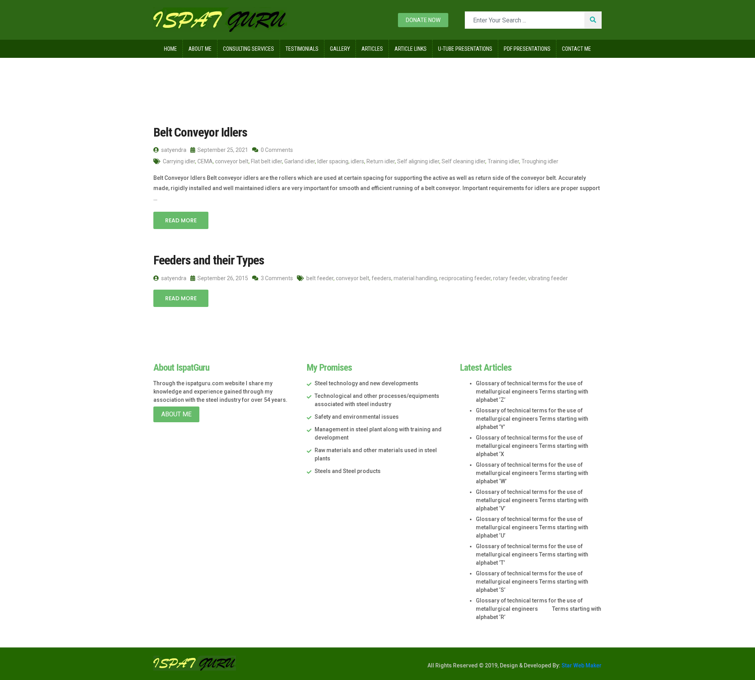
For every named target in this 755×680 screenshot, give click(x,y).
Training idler (503, 161)
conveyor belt (232, 161)
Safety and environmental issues (357, 417)
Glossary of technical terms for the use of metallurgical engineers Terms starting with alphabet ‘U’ (532, 527)
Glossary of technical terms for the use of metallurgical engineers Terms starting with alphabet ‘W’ (532, 473)
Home (170, 49)
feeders (381, 278)
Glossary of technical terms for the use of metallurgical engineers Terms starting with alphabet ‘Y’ (532, 418)
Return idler (380, 161)
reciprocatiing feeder (465, 278)
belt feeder (319, 278)
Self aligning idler (418, 161)
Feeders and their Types (208, 260)
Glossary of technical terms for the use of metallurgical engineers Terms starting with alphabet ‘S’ (532, 581)
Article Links (410, 49)
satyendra (173, 150)
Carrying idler (179, 161)
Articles (372, 49)
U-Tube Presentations (465, 49)
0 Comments (276, 150)
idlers (357, 161)
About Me (200, 49)
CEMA (205, 161)
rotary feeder (509, 278)
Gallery (340, 49)
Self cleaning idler (463, 161)
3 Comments (276, 278)
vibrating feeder (548, 278)
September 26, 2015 (222, 278)
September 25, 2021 (222, 150)
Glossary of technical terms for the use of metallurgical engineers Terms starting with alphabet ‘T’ (532, 554)
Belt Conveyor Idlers (200, 132)
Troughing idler (539, 161)
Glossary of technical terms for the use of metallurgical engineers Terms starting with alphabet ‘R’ (538, 608)
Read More (181, 220)
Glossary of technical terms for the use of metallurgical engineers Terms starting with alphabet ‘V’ (532, 500)
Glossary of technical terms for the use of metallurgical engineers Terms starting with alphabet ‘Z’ (532, 391)
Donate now (423, 20)
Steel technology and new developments (366, 383)
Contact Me (576, 49)
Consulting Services (248, 49)
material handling (415, 278)
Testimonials (302, 49)
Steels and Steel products (348, 471)
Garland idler (299, 161)
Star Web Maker (581, 665)
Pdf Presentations (527, 49)
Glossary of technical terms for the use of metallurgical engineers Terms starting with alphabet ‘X (532, 445)
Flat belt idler (266, 161)
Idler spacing (332, 161)
